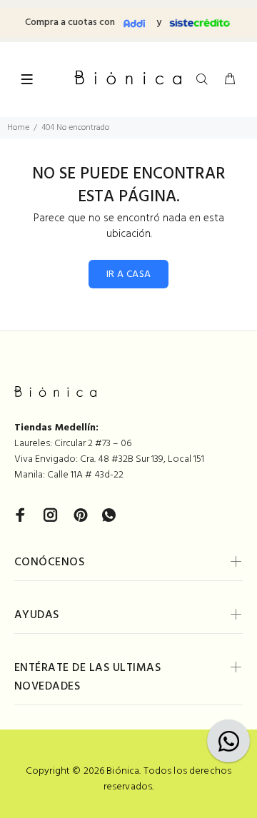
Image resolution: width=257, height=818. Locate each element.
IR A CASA (128, 274)
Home (18, 128)
